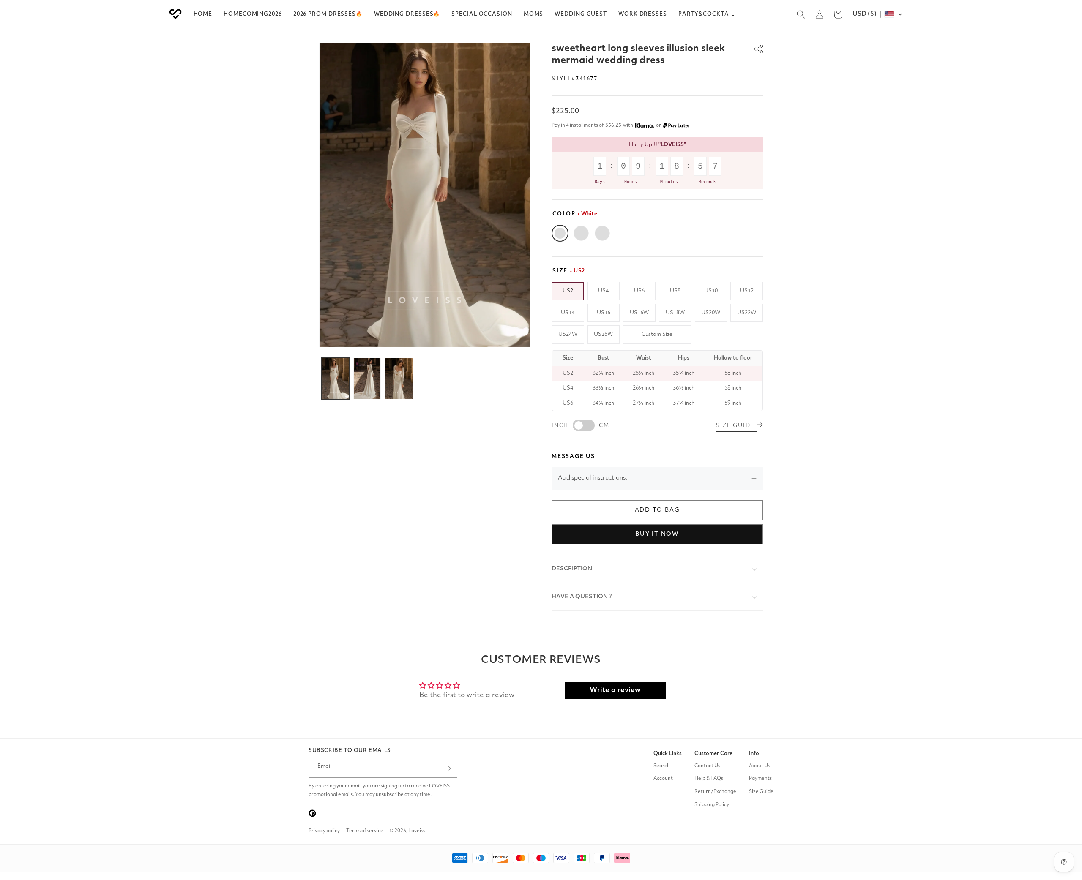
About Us (759, 765)
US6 (639, 291)
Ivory (581, 233)
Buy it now (657, 534)
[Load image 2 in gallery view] (367, 378)
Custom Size (657, 334)
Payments (760, 779)
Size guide (736, 425)
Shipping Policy (711, 804)
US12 (747, 291)
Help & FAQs (708, 779)
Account (663, 779)
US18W (675, 313)
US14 (567, 313)
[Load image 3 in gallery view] (399, 378)
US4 (603, 291)
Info (754, 753)
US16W (639, 313)
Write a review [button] (615, 690)
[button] (328, 14)
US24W (567, 334)
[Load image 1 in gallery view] (335, 378)
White (560, 233)
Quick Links (667, 753)
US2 (568, 291)
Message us (573, 456)
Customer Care (713, 753)
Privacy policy (324, 831)
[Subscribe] (447, 768)
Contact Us (707, 765)
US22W (746, 313)
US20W (710, 313)
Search (661, 765)
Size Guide (761, 791)
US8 (675, 291)
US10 (711, 291)
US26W (603, 334)
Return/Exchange (715, 791)
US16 (603, 313)
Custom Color (602, 233)
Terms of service (364, 831)
